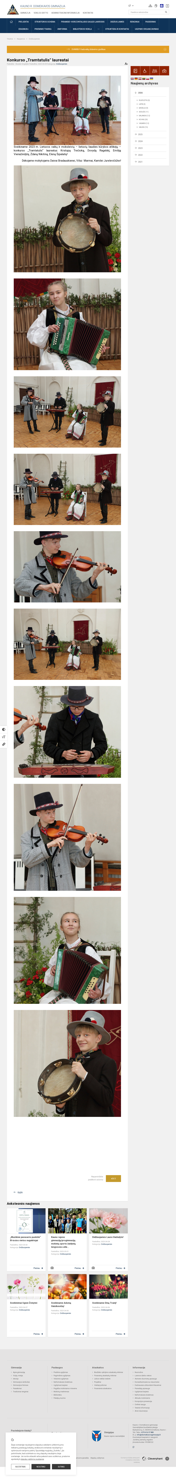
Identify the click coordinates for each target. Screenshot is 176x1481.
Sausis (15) (143, 127)
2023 (140, 148)
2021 (140, 162)
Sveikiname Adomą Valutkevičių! (61, 1305)
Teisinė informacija (142, 1408)
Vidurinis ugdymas (61, 1379)
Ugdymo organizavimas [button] (147, 29)
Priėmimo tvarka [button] (43, 29)
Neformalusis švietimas (63, 1382)
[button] (150, 5)
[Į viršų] (167, 1459)
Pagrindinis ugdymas (62, 1376)
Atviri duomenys (141, 1411)
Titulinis (10, 39)
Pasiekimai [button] (150, 22)
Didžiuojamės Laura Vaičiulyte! (107, 1237)
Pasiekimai (17, 1388)
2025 (140, 134)
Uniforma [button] (62, 29)
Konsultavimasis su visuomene (147, 1382)
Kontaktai (88, 13)
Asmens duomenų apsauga (146, 1379)
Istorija (15, 1379)
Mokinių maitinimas (61, 1392)
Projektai (97, 1382)
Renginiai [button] (134, 22)
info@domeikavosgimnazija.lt (149, 1435)
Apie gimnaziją (19, 1372)
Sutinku (61, 1467)
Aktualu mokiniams (142, 1398)
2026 (140, 93)
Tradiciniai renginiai (20, 1392)
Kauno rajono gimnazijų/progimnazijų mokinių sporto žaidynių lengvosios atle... (63, 1242)
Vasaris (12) (144, 123)
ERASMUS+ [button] (24, 29)
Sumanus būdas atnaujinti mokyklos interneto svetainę (130, 1460)
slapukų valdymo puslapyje (32, 1459)
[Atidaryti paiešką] (166, 12)
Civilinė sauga (140, 1404)
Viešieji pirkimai (100, 1385)
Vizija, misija (18, 1376)
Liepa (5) (142, 104)
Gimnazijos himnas (20, 1385)
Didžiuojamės (34, 39)
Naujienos (21, 39)
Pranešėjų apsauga (142, 1388)
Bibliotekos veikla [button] (82, 29)
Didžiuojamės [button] (117, 22)
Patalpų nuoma (59, 1398)
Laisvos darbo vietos (143, 1376)
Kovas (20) (143, 119)
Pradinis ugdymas (61, 1372)
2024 (140, 141)
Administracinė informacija (65, 13)
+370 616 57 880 (147, 1432)
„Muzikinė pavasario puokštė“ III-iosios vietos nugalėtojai (25, 1239)
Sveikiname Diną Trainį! (104, 1303)
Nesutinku (41, 1467)
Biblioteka (58, 1395)
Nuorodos (139, 1372)
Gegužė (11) (143, 112)
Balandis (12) (144, 116)
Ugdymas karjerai (61, 1385)
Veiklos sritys (41, 13)
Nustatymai (20, 1467)
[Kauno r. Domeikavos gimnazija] (13, 8)
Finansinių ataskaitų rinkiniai (105, 1376)
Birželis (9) (143, 108)
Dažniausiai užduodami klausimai (148, 1385)
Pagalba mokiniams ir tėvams (65, 1388)
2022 (140, 155)
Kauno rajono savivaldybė (114, 1436)
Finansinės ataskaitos (103, 1388)
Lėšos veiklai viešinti (102, 1379)
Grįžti (20, 1192)
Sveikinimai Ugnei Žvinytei (23, 1303)
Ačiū (113, 1178)
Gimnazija (25, 13)
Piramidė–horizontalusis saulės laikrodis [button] (83, 22)
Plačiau (37, 1268)
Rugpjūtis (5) (144, 100)
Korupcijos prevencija (143, 1401)
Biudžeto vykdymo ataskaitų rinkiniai (108, 1372)
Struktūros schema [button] (45, 22)
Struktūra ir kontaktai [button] (117, 29)
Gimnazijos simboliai (21, 1382)
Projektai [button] (24, 22)
